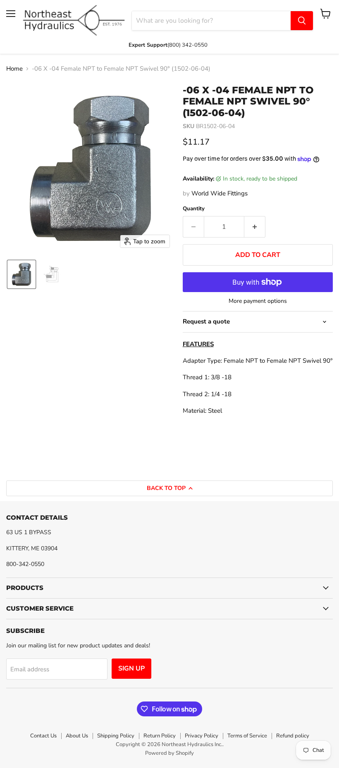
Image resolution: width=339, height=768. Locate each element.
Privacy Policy (201, 735)
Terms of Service (247, 735)
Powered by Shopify (169, 753)
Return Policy (159, 735)
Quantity (194, 209)
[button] (21, 274)
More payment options (258, 301)
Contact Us (43, 735)
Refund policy (292, 735)
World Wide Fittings (219, 193)
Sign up (131, 668)
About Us (77, 735)
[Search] (302, 20)
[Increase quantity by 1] (254, 227)
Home (14, 68)
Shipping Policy (115, 735)
